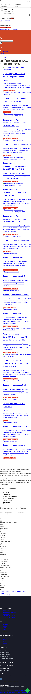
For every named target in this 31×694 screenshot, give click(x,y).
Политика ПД (3, 650)
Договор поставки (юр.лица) (7, 692)
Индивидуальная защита (9, 498)
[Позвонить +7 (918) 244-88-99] (27, 690)
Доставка (5, 639)
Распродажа (6, 502)
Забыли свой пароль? (6, 20)
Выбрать (5, 420)
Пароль (16, 6)
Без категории (7, 504)
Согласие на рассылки (5, 654)
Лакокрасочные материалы (9, 612)
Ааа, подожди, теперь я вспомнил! (9, 29)
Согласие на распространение (6, 658)
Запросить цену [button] (7, 138)
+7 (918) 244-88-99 (11, 595)
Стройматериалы (7, 500)
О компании (6, 624)
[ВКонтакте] (1, 679)
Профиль (5, 638)
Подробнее (6, 307)
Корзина (5, 643)
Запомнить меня (6, 18)
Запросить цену (7, 112)
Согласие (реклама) (4, 656)
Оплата (4, 641)
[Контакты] (1, 45)
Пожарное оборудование (10, 496)
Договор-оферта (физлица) (21, 690)
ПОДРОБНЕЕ (11, 90)
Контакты (2, 595)
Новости (5, 627)
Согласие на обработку (5, 652)
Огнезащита (6, 492)
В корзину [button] (5, 90)
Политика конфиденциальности (10, 681)
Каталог (5, 626)
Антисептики (6, 494)
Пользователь (17, 4)
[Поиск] (1, 43)
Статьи (4, 629)
